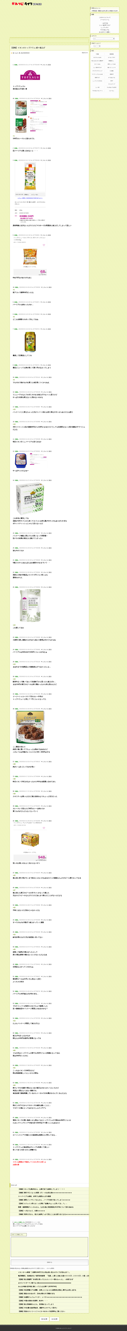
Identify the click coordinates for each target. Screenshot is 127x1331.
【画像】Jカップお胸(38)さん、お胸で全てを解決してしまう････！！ (41, 1189)
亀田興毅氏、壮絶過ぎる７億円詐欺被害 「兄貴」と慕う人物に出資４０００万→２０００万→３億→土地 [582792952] (53, 1276)
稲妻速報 (112, 54)
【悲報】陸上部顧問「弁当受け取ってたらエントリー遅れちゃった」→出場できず (45, 1279)
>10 (14, 409)
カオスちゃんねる (97, 57)
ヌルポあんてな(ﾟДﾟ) (111, 87)
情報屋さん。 (112, 60)
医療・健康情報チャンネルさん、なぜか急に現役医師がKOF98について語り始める (46, 1207)
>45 (14, 949)
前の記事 (44, 1319)
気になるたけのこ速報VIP (97, 60)
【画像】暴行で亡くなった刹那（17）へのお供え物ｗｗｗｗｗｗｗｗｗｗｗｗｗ (45, 1192)
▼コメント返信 (36, 1222)
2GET (111, 80)
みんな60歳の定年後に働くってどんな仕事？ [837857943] (37, 1286)
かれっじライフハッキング (65, 1328)
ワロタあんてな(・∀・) (97, 90)
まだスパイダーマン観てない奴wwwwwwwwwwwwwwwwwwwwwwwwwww (44, 1283)
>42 (14, 875)
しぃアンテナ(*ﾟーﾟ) (97, 80)
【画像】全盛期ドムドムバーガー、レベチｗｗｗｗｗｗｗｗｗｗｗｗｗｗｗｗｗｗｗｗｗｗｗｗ (50, 1297)
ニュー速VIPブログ (97, 67)
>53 (14, 1021)
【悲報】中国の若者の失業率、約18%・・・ (33, 1300)
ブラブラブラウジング (97, 70)
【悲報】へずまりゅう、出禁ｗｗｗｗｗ (31, 1211)
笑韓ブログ (97, 77)
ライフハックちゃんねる (97, 74)
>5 (14, 290)
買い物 (21, 53)
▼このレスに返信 (45, 64)
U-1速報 (111, 70)
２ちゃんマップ (111, 84)
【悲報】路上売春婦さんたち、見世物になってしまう (36, 1304)
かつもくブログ (111, 57)
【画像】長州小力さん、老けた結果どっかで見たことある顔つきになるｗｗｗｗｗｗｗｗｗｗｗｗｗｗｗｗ (53, 1214)
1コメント (85, 52)
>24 (14, 664)
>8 (14, 380)
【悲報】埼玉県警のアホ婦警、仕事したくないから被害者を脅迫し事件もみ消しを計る (47, 1290)
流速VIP (112, 74)
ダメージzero (97, 64)
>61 (14, 1068)
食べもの (15, 53)
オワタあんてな (111, 77)
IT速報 (97, 54)
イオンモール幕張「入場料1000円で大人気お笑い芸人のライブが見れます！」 (44, 1272)
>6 (14, 317)
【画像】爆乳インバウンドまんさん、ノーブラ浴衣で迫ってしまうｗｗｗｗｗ (44, 1200)
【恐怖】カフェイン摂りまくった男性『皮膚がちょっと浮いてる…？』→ (42, 1203)
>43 (14, 934)
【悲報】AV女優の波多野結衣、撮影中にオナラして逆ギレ (37, 1308)
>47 (14, 890)
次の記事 (54, 1319)
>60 (14, 1050)
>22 (14, 625)
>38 (14, 764)
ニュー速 (97, 87)
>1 (14, 136)
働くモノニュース (112, 67)
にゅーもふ (111, 90)
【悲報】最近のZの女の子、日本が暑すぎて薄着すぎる (36, 1293)
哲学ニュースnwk (111, 64)
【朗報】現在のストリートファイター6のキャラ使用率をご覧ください (41, 1311)
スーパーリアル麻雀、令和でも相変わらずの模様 (34, 1196)
